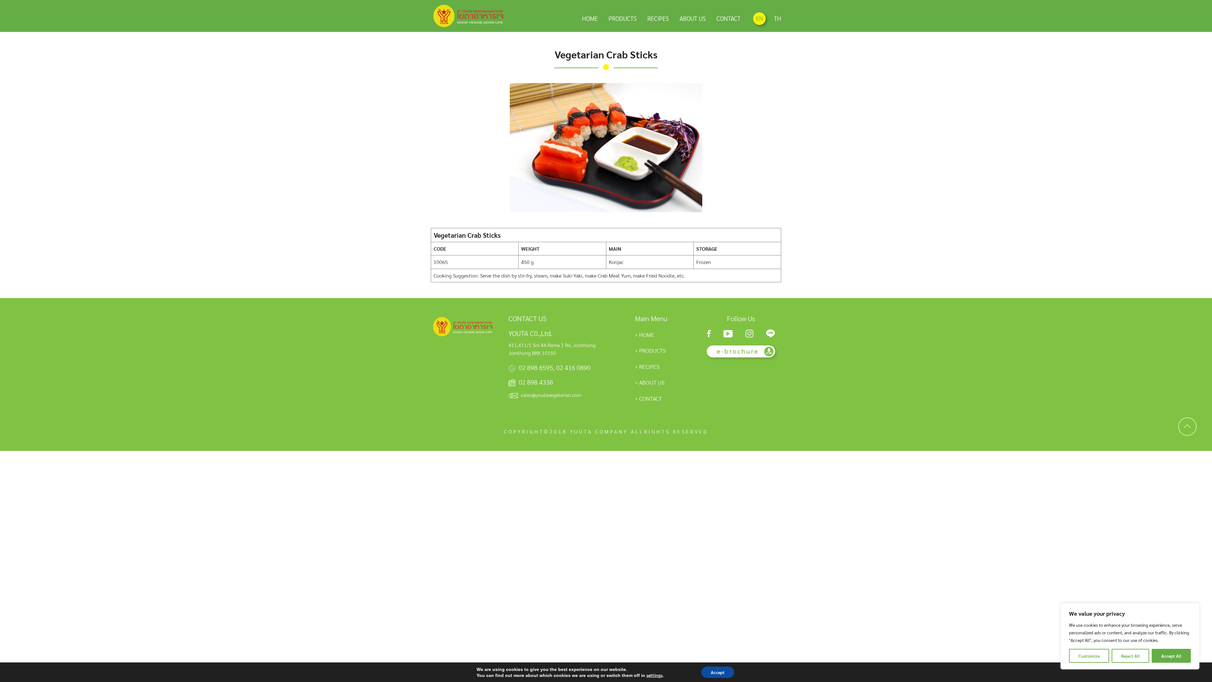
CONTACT (728, 18)
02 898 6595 (536, 367)
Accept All (1171, 656)
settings (654, 675)
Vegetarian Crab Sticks (606, 54)
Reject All (1130, 656)
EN (759, 18)
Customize (1089, 656)
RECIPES (658, 18)
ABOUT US (693, 18)
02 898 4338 (536, 382)
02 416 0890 (573, 367)
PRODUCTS (623, 18)
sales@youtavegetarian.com (551, 395)
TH (777, 18)
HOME (590, 18)
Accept (718, 672)
